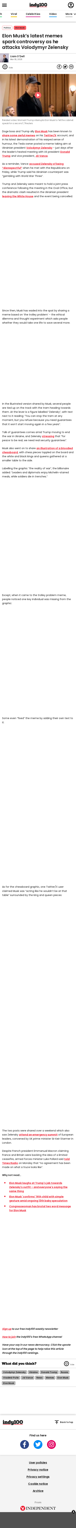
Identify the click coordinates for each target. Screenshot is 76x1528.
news (39, 1377)
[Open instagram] (51, 1444)
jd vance (27, 1377)
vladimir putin (11, 1377)
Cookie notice (38, 1484)
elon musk (62, 1377)
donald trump (49, 1372)
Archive (38, 1491)
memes (50, 1377)
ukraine (33, 1372)
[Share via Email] (71, 66)
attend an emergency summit (38, 1134)
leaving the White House (17, 196)
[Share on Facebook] (59, 66)
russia (64, 1372)
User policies (38, 1463)
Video (53, 14)
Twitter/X (50, 135)
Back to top (66, 1422)
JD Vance (42, 156)
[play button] (38, 95)
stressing (48, 436)
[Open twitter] (38, 1444)
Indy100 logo (38, 5)
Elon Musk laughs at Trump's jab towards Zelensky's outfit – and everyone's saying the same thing (38, 1187)
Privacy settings (38, 1477)
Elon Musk (20, 27)
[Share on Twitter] (65, 66)
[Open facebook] (24, 1444)
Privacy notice (38, 1470)
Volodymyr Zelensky (39, 148)
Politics (7, 27)
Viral (14, 14)
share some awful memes (18, 135)
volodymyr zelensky (14, 1372)
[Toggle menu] (5, 5)
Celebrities (33, 14)
